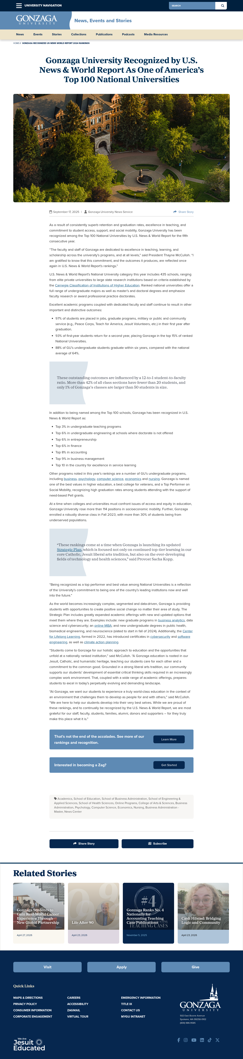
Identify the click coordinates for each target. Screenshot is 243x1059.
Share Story (186, 212)
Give (195, 967)
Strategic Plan (69, 550)
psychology (86, 478)
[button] (19, 5)
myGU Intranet (133, 1016)
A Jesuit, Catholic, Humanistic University (45, 1043)
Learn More (169, 739)
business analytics (171, 620)
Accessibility (77, 1004)
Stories (57, 34)
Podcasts (128, 34)
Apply (122, 967)
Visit (47, 967)
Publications (104, 34)
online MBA (103, 625)
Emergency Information (141, 998)
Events (38, 34)
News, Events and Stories (103, 20)
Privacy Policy (25, 1004)
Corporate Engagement (32, 1016)
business (70, 478)
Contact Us (130, 1010)
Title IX (126, 1004)
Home (16, 43)
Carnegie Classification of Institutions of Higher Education (97, 285)
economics (133, 478)
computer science (110, 478)
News (20, 34)
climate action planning (101, 642)
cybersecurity (160, 636)
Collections (78, 34)
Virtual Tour (77, 1016)
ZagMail (73, 1010)
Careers (73, 998)
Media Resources (156, 34)
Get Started (169, 765)
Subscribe (160, 843)
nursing (154, 478)
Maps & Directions (28, 998)
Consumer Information (32, 1010)
